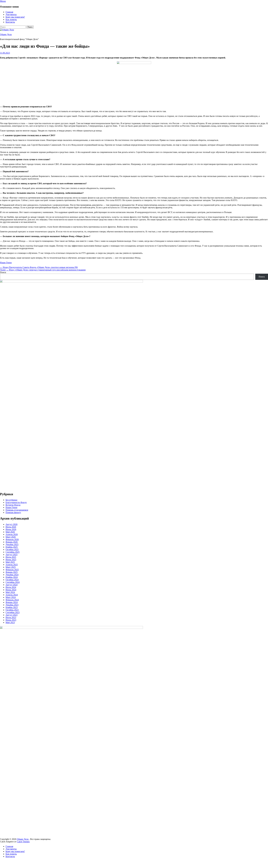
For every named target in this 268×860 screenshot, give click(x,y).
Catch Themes (23, 841)
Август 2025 (11, 554)
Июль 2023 (11, 617)
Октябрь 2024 (12, 580)
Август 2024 (11, 585)
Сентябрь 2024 (13, 582)
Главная (9, 12)
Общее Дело (6, 34)
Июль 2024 (11, 587)
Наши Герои (6, 262)
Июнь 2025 (11, 559)
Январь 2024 (12, 602)
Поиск (3, 272)
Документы (11, 14)
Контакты (10, 22)
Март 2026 (11, 537)
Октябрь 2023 (12, 610)
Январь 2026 (12, 542)
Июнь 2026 (11, 529)
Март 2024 (11, 597)
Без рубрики (11, 500)
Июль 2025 (11, 557)
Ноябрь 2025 (12, 547)
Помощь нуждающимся (17, 510)
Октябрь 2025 (12, 549)
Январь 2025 (12, 572)
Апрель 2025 (12, 564)
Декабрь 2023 (12, 605)
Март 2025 (11, 567)
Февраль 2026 (12, 539)
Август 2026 (11, 524)
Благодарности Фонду (16, 502)
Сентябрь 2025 (13, 552)
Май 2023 (10, 622)
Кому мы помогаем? (15, 17)
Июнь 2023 (11, 620)
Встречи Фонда (13, 505)
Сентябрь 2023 (13, 612)
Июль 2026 (11, 527)
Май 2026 (10, 532)
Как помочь (11, 19)
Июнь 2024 (11, 590)
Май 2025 (10, 562)
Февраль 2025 (12, 569)
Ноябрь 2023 (12, 607)
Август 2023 (11, 615)
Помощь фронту (13, 512)
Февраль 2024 (12, 600)
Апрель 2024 (12, 595)
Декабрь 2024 (12, 574)
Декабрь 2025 (12, 544)
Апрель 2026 (12, 534)
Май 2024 (10, 592)
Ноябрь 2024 (12, 577)
